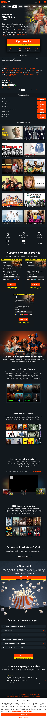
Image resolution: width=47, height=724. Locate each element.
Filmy (9, 6)
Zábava (34, 6)
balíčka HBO (38, 90)
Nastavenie (24, 721)
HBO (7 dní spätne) (7, 87)
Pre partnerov (25, 696)
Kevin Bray (24, 68)
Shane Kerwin (31, 72)
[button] (2, 680)
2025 (10, 80)
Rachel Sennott (31, 68)
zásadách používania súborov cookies (22, 711)
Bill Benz (18, 68)
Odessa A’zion (21, 70)
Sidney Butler (29, 74)
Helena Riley (18, 72)
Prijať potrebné (23, 718)
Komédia (8, 66)
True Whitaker (34, 70)
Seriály (14, 6)
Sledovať (42, 99)
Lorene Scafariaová (10, 68)
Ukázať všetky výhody (24, 556)
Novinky (18, 694)
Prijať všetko (23, 714)
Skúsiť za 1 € (23, 577)
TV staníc (18, 29)
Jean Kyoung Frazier (11, 74)
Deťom (20, 6)
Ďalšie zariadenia (36, 471)
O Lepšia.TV (11, 694)
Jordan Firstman (6, 72)
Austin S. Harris (21, 74)
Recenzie (23, 694)
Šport (39, 6)
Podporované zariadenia (13, 696)
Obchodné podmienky (33, 694)
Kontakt (38, 696)
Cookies (32, 696)
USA (7, 78)
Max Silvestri (36, 74)
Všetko (4, 6)
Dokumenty (27, 6)
